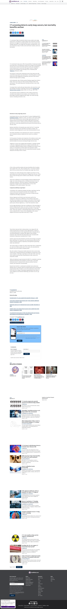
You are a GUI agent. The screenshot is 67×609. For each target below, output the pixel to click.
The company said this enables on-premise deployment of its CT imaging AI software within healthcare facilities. (31, 506)
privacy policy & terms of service (31, 338)
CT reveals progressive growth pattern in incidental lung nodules (46, 44)
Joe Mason (24, 423)
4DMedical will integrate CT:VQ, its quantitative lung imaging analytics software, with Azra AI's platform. (31, 471)
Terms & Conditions (33, 605)
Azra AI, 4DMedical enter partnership (28, 467)
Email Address (19, 331)
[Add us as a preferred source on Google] (22, 33)
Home (48, 605)
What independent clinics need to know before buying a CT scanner (31, 421)
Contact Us (40, 605)
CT (17, 22)
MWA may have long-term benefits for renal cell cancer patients (31, 456)
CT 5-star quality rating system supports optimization (30, 535)
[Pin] (20, 33)
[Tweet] (18, 33)
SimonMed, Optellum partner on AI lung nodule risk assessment (46, 50)
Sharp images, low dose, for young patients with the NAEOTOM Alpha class (46, 57)
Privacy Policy (20, 605)
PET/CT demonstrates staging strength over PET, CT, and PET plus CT (39, 377)
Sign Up (19, 340)
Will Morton (25, 404)
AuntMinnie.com (20, 316)
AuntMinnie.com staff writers (28, 413)
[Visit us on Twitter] (32, 603)
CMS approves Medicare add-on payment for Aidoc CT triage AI (30, 491)
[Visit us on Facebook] (29, 603)
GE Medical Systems (14, 117)
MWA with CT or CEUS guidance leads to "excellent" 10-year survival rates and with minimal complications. (30, 461)
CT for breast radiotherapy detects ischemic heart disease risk (47, 62)
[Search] (60, 1)
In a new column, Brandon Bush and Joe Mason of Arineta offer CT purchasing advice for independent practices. (31, 426)
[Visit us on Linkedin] (34, 603)
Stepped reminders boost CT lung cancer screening (31, 512)
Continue (27, 353)
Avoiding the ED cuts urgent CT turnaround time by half (30, 546)
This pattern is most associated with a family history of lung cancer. (30, 406)
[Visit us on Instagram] (37, 603)
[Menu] (62, 1)
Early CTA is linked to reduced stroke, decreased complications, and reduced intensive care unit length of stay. (31, 561)
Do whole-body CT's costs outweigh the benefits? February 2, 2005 (24, 298)
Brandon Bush (29, 423)
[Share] (13, 33)
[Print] (11, 33)
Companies (11, 374)
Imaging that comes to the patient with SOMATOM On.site (51, 377)
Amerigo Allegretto (26, 458)
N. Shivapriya (12, 29)
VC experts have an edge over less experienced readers (26, 377)
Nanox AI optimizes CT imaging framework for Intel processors (30, 502)
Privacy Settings (26, 605)
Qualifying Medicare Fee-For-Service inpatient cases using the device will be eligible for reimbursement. (30, 496)
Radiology (12, 70)
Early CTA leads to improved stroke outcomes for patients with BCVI (31, 556)
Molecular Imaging (37, 374)
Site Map (44, 605)
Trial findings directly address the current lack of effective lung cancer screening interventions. (31, 516)
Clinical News (13, 22)
